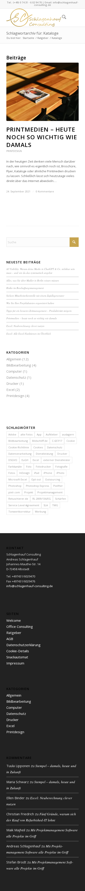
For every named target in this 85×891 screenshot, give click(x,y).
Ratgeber (13, 632)
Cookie (70, 440)
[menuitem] (61, 18)
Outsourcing (52, 479)
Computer (14, 371)
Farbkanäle (15, 466)
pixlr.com (14, 492)
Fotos (11, 473)
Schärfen (60, 498)
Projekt (28, 492)
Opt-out (36, 479)
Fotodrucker (43, 466)
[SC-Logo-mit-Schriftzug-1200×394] (35, 18)
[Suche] (61, 18)
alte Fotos (26, 434)
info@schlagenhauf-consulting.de (56, 4)
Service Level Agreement (23, 505)
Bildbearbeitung (18, 365)
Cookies (38, 447)
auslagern (68, 434)
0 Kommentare (45, 191)
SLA (46, 505)
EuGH (25, 460)
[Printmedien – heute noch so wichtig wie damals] (42, 92)
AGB (9, 638)
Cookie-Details (17, 651)
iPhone (48, 473)
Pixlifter (58, 485)
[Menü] (72, 18)
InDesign (24, 473)
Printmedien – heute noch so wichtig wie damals (41, 137)
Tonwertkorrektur (19, 511)
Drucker (12, 383)
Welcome (13, 620)
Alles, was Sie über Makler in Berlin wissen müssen (32, 280)
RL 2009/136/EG (41, 498)
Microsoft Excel (17, 479)
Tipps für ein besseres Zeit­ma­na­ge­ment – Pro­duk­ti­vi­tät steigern (39, 310)
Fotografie (61, 466)
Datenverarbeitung (20, 453)
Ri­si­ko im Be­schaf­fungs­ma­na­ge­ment (25, 288)
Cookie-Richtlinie (18, 447)
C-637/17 (57, 440)
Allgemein (13, 359)
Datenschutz (16, 377)
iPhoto (60, 473)
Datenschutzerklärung (23, 645)
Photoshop (15, 485)
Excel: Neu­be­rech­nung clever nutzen (25, 326)
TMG (55, 505)
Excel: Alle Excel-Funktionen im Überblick (28, 333)
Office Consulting (19, 626)
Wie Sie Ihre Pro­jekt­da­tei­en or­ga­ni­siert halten (30, 303)
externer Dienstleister (56, 460)
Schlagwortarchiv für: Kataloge (32, 33)
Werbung (40, 511)
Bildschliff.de (40, 440)
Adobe (12, 434)
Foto (29, 466)
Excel (10, 389)
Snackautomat (17, 657)
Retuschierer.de (18, 498)
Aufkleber (52, 434)
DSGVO (12, 460)
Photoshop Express (37, 485)
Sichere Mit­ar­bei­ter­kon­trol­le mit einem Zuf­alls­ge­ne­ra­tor (35, 295)
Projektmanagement (50, 492)
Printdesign (14, 151)
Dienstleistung (44, 453)
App (39, 434)
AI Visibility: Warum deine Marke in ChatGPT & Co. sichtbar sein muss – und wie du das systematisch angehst (40, 270)
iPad (36, 473)
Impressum (15, 663)
